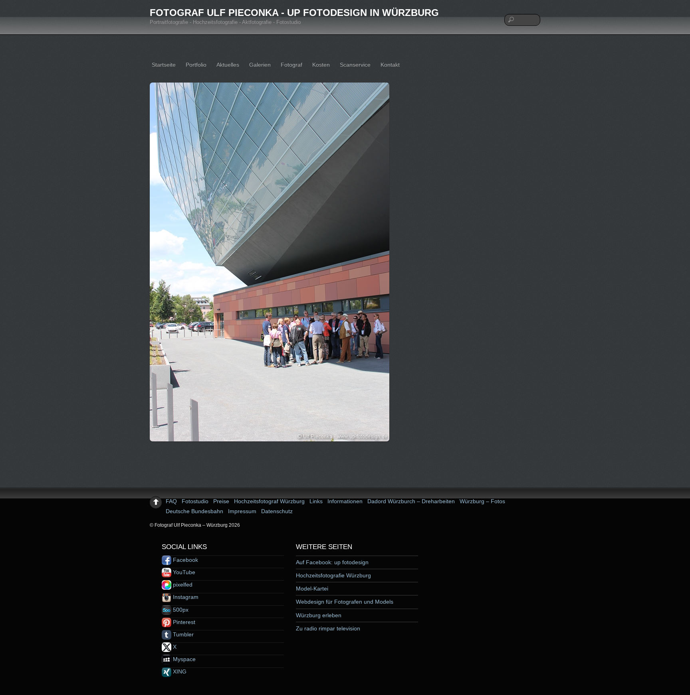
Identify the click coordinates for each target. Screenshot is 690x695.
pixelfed (181, 584)
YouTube (183, 572)
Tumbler (182, 634)
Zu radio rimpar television (328, 628)
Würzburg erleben (318, 615)
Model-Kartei (312, 588)
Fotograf (291, 64)
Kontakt (390, 64)
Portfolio (196, 64)
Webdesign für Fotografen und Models (344, 602)
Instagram (184, 597)
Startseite (164, 64)
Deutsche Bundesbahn (194, 511)
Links (316, 501)
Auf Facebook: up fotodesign (332, 562)
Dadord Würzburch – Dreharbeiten (411, 501)
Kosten (321, 64)
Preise (221, 501)
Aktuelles (227, 64)
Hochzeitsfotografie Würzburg (333, 575)
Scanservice (355, 64)
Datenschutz (277, 511)
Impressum (242, 511)
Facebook (184, 560)
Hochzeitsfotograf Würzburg (269, 501)
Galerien (260, 64)
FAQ (171, 501)
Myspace (183, 659)
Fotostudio (195, 501)
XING (178, 671)
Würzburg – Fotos (482, 501)
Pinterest (183, 622)
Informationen (345, 501)
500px (179, 609)
